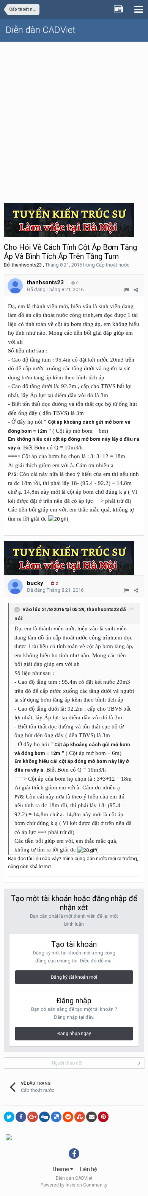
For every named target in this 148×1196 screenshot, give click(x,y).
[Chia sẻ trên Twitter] (9, 1117)
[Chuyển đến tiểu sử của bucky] (15, 586)
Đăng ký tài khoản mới (74, 977)
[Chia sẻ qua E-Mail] (91, 1117)
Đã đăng (55, 289)
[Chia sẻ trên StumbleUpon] (79, 1117)
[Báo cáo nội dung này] (126, 290)
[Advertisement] (74, 119)
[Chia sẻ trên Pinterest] (103, 1117)
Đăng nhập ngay (74, 1033)
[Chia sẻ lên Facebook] (21, 1117)
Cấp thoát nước (112, 265)
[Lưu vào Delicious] (56, 1117)
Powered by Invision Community (74, 1185)
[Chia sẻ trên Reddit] (68, 1117)
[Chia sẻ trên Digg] (44, 1117)
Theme (61, 1169)
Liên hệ (88, 1169)
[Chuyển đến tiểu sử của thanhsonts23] (15, 285)
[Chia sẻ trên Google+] (32, 1117)
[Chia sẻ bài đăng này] (136, 290)
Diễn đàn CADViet (41, 30)
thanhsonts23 (27, 265)
